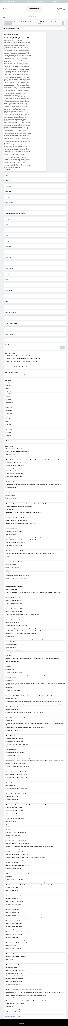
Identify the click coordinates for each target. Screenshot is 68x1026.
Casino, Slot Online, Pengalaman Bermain (15, 470)
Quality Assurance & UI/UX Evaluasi (14, 807)
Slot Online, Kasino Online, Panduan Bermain (16, 840)
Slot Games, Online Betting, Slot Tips (14, 827)
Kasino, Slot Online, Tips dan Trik (13, 581)
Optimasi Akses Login (11, 664)
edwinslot (8, 492)
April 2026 (8, 391)
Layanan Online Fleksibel (11, 641)
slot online (8, 829)
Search (7, 345)
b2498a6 (7, 40)
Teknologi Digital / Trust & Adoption (14, 948)
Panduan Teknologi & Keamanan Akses (14, 741)
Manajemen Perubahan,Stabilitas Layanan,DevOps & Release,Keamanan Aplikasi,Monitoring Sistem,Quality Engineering (32, 658)
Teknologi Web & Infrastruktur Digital (14, 973)
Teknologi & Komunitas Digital (13, 920)
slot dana (8, 285)
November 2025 (9, 405)
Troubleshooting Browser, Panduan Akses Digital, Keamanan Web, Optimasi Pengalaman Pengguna (28, 1000)
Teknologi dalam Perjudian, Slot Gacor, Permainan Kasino (19, 942)
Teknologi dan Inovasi (11, 945)
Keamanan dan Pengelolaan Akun (13, 597)
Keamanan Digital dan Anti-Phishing (14, 611)
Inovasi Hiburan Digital (11, 564)
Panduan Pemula (10, 720)
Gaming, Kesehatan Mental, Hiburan (14, 545)
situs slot (8, 328)
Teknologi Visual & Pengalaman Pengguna (15, 970)
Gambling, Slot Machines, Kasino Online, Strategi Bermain (19, 506)
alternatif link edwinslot (11, 457)
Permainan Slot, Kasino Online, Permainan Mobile (17, 788)
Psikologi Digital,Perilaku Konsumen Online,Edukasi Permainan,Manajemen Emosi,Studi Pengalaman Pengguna (30, 804)
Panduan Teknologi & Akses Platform (14, 738)
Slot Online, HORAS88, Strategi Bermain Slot (16, 832)
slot (28, 48)
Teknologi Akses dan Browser (12, 937)
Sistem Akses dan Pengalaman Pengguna (15, 818)
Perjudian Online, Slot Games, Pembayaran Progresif (17, 766)
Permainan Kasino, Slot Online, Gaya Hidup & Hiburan (18, 771)
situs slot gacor (9, 202)
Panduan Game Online (11, 698)
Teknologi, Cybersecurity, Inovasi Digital (15, 978)
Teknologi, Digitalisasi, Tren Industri (14, 981)
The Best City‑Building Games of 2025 (16, 38)
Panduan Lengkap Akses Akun (13, 709)
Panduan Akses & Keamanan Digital (14, 672)
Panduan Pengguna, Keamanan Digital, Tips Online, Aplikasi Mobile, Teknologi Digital (25, 727)
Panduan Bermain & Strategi (12, 693)
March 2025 (8, 427)
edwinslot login (9, 501)
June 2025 (8, 418)
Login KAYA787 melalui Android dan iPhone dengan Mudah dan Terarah (42, 21)
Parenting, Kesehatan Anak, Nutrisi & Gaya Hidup (17, 744)
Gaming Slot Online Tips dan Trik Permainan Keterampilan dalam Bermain (22, 539)
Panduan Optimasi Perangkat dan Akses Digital (16, 717)
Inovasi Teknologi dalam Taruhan (13, 567)
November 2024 (9, 438)
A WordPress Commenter (12, 374)
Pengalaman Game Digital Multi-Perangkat (15, 752)
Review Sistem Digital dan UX (12, 816)
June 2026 (8, 385)
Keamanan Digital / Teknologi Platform (14, 600)
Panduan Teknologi (10, 735)
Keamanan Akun (9, 595)
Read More (6, 169)
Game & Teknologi (10, 509)
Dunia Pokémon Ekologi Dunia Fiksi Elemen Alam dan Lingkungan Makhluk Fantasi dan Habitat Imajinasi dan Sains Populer (33, 484)
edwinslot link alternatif (11, 498)
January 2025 (9, 432)
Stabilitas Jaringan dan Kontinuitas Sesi (15, 879)
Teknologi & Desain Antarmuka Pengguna (15, 896)
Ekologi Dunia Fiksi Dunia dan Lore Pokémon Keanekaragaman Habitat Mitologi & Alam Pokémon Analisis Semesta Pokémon (34, 503)
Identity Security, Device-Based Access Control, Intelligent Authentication (22, 559)
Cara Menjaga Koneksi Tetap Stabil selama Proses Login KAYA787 (44, 1)
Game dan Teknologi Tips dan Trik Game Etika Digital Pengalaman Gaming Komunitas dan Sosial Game (29, 515)
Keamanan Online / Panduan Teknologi (14, 617)
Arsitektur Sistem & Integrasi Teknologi (15, 465)
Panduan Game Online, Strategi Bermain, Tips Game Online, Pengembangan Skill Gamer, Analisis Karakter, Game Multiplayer (33, 701)
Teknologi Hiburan (10, 959)
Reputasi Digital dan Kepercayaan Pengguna (16, 813)
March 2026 (8, 394)
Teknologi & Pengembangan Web (13, 929)
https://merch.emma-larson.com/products (15, 213)
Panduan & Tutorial (10, 669)
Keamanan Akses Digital (11, 589)
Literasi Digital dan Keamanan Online (14, 650)
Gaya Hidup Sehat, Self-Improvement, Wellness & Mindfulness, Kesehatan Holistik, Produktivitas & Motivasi (30, 553)
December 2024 (9, 435)
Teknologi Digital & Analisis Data (13, 951)
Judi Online (8, 570)
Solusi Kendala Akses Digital (12, 871)
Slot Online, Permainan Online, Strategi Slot (15, 860)
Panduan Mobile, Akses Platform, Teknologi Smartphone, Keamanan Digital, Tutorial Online (26, 712)
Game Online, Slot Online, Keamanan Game (15, 526)
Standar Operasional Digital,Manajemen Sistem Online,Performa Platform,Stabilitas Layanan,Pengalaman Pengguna (31, 882)
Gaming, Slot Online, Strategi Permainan (15, 548)
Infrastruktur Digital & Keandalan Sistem (15, 561)
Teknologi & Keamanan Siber (12, 915)
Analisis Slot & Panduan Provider (13, 462)
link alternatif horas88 (11, 647)
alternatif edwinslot (10, 454)
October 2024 (9, 440)
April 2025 (8, 424)
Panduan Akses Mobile (11, 680)
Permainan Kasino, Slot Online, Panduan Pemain (16, 774)
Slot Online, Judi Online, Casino (13, 835)
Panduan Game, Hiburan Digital (13, 706)
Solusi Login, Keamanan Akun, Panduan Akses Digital (18, 873)
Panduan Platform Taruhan (12, 730)
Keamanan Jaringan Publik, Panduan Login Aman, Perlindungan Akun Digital (23, 614)
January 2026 (9, 399)
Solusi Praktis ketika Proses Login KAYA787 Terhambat (19, 366)
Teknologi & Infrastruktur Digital (13, 909)
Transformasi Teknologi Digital (13, 998)
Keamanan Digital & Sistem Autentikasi (15, 606)
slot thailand (9, 252)
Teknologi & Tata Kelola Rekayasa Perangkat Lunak (17, 931)
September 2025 (9, 410)
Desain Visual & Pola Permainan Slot (14, 481)
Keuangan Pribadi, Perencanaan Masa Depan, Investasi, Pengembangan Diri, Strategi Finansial (26, 639)
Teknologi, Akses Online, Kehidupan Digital (15, 976)
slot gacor (8, 197)
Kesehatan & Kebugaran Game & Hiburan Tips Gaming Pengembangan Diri (22, 628)
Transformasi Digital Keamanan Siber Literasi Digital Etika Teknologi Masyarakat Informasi (26, 995)
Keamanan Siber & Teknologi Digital (14, 619)
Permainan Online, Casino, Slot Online (14, 780)
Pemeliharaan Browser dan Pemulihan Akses (16, 747)
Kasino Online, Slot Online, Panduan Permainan (16, 578)
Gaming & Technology (11, 534)
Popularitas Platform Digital (12, 796)
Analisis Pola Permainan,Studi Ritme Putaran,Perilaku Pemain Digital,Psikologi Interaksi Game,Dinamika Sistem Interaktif (33, 459)
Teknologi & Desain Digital (12, 898)
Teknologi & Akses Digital (12, 890)
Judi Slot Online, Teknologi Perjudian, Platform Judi (17, 575)
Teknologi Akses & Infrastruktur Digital (14, 934)
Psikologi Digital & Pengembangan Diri (14, 802)
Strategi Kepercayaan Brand (12, 887)
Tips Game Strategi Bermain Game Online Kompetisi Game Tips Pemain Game (23, 989)
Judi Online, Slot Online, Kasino (13, 572)
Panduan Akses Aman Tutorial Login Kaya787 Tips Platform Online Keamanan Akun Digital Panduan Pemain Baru (31, 675)
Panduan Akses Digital (11, 677)
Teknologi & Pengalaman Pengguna (14, 926)
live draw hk (8, 246)
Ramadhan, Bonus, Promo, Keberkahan (14, 810)
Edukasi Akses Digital (11, 487)
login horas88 (9, 655)
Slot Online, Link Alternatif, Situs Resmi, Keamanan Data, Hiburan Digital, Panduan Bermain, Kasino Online (29, 846)
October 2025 (9, 407)
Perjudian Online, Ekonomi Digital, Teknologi (16, 763)
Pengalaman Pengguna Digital (12, 755)
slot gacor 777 (9, 257)
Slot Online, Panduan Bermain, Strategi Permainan (17, 854)
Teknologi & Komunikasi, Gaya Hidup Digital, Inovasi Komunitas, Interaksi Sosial (24, 918)
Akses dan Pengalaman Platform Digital (15, 448)
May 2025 (8, 421)
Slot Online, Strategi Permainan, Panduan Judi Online (17, 865)
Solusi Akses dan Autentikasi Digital (14, 868)
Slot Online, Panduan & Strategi (13, 849)
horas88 (8, 556)
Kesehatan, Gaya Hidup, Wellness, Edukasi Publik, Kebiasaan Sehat (21, 633)
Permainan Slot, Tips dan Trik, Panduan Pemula (16, 791)
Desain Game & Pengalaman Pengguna (14, 476)
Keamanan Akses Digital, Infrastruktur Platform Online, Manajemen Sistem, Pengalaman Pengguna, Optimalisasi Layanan (33, 592)
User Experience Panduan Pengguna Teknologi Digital (18, 1009)
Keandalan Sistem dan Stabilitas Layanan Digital (16, 625)
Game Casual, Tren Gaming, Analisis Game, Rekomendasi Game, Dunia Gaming (23, 512)
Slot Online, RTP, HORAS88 (12, 862)
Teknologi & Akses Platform (12, 893)
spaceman (8, 318)
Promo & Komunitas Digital (12, 799)
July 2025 (8, 416)
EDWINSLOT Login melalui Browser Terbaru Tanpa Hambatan (20, 355)
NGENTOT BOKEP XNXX (11, 323)
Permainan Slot (9, 782)
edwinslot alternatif (10, 495)
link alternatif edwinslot (11, 644)
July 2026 (8, 383)
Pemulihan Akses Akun (11, 749)
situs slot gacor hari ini (11, 312)
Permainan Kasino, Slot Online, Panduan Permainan (17, 777)
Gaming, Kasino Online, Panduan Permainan (15, 542)
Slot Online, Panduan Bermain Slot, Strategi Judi (16, 851)
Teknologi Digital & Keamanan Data (14, 953)
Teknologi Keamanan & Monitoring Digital (15, 962)
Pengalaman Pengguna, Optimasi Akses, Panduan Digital (18, 758)
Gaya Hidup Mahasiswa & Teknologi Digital (15, 550)
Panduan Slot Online (10, 733)
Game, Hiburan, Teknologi (12, 528)
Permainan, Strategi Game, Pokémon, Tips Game (17, 793)
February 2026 (9, 396)
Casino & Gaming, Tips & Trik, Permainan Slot (16, 468)
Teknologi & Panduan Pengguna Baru (14, 923)
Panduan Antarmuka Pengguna (13, 690)
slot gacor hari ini (10, 268)
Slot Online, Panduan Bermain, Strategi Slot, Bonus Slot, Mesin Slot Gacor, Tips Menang (25, 857)
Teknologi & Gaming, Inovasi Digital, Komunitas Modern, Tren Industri (21, 907)
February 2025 (9, 429)
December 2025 (9, 402)
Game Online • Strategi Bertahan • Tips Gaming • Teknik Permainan (21, 517)
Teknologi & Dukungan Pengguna (13, 904)
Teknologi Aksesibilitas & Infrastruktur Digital (16, 940)
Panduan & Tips (9, 666)
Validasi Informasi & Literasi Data (13, 1011)
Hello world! (22, 374)
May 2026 (8, 388)
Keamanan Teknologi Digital (12, 622)
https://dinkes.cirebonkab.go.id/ (12, 1016)
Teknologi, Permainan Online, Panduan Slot (15, 987)
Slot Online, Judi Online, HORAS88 (13, 838)
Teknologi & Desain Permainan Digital (14, 901)
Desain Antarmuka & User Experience (14, 473)
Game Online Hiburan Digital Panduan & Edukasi (16, 520)
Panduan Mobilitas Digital (12, 715)
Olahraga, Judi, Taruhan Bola (12, 661)
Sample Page (32, 17)
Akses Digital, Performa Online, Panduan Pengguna (17, 451)
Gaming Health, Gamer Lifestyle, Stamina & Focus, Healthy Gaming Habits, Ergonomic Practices (27, 537)
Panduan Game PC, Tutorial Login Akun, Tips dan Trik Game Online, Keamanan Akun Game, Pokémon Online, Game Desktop (33, 704)
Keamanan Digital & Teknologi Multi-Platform (16, 608)
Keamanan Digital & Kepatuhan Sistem (14, 603)
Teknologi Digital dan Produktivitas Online (15, 956)
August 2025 (9, 413)
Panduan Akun (9, 687)
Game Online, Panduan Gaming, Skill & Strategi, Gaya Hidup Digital (20, 523)
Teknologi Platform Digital (12, 967)
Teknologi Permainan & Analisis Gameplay (15, 964)
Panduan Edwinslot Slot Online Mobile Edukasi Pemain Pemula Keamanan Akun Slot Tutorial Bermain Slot (29, 695)
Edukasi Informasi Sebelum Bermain (14, 490)
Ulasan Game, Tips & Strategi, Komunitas (15, 1003)
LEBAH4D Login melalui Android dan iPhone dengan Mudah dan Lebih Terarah (24, 358)
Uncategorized (9, 1006)
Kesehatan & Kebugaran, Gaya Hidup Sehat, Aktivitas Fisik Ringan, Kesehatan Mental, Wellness (27, 630)
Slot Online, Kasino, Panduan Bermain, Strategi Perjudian (18, 843)
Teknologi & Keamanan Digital (12, 912)
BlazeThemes (21, 1023)
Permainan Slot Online (11, 785)
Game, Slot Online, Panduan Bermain (14, 531)
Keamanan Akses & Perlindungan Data (14, 586)
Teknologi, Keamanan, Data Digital (13, 984)
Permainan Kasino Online (11, 769)
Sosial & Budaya (9, 876)
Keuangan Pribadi (10, 636)
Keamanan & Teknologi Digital (12, 584)
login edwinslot (9, 652)
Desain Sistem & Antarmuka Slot (13, 479)
